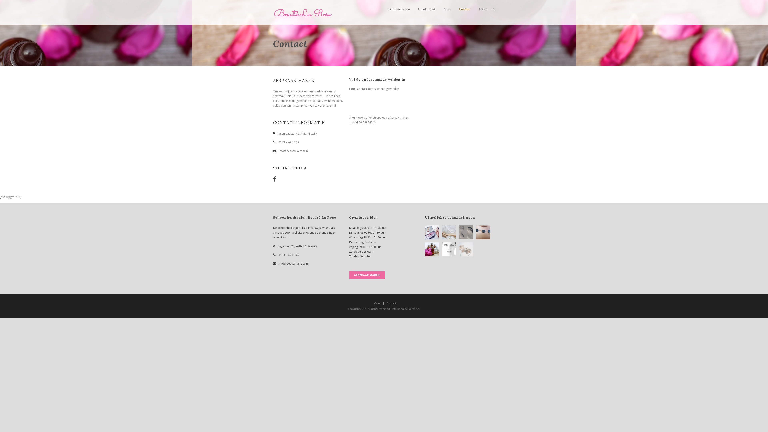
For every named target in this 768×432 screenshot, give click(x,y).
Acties (483, 9)
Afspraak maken (367, 275)
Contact (465, 9)
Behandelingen (399, 9)
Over (447, 9)
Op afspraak (427, 9)
